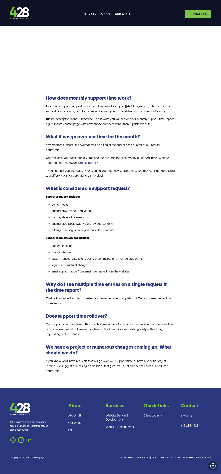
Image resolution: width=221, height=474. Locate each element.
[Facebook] (13, 442)
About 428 (75, 415)
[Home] (19, 14)
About (105, 14)
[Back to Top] (213, 466)
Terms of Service (160, 457)
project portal (87, 163)
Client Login (151, 415)
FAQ (70, 430)
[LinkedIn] (29, 442)
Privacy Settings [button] (203, 457)
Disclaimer (175, 457)
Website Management (120, 427)
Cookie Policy (143, 457)
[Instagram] (21, 442)
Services (90, 14)
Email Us (186, 416)
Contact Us (198, 14)
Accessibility (188, 457)
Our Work (122, 14)
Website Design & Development (117, 417)
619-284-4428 (189, 425)
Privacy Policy (127, 457)
